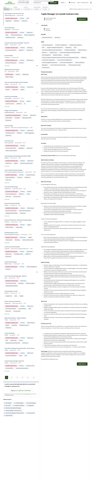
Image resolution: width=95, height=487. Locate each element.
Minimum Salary (37, 7)
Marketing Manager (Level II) (11, 232)
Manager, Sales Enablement (11, 110)
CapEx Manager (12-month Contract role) (14, 13)
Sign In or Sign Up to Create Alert (22, 390)
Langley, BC (31, 405)
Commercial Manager (10, 333)
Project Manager (19, 403)
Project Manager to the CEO (11, 291)
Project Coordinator (19, 405)
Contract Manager (9, 125)
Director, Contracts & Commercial (12, 301)
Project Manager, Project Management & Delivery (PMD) (18, 156)
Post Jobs (73, 2)
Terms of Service (27, 394)
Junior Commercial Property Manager (13, 170)
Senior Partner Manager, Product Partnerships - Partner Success (20, 348)
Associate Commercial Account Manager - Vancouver (17, 43)
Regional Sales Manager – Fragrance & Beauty (15, 318)
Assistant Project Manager (11, 262)
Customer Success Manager (11, 96)
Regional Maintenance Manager (12, 69)
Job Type (26, 7)
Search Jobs (53, 2)
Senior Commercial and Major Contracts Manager (16, 82)
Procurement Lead (9, 141)
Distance (15, 7)
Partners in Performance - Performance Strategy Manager (18, 220)
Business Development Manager (12, 203)
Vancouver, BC (31, 413)
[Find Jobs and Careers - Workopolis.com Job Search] (9, 2)
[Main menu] (91, 2)
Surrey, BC (8, 405)
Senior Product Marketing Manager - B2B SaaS (15, 276)
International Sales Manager (11, 186)
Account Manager (9, 55)
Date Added (45, 7)
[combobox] (24, 2)
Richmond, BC (9, 415)
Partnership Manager (9, 27)
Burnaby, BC (8, 403)
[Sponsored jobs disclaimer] (91, 9)
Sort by (4, 7)
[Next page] (33, 377)
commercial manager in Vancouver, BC (15, 413)
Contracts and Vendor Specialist (12, 246)
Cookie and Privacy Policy (9, 395)
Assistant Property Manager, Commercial (14, 361)
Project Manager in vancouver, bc (13, 410)
